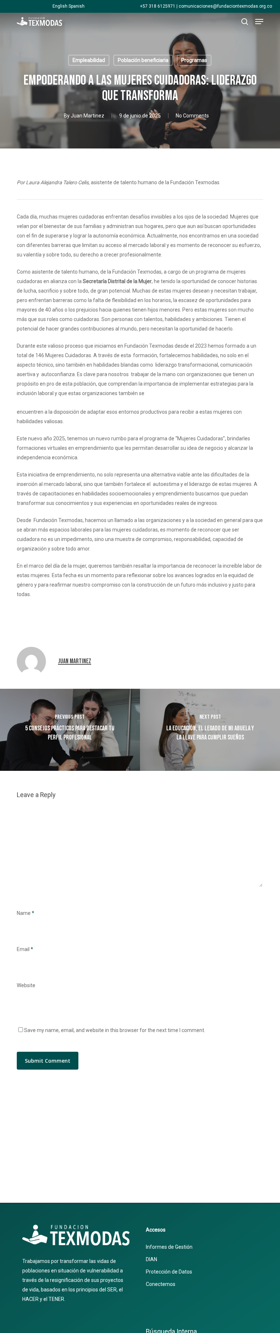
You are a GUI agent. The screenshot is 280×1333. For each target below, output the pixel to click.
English (59, 6)
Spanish (77, 6)
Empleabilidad (89, 60)
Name (25, 913)
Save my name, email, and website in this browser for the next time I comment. (114, 1030)
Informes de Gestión (169, 1247)
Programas (194, 60)
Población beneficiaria (143, 60)
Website (26, 985)
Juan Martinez (87, 116)
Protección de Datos (169, 1272)
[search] (245, 21)
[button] (259, 21)
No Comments (192, 116)
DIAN (151, 1259)
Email (25, 949)
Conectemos (160, 1284)
